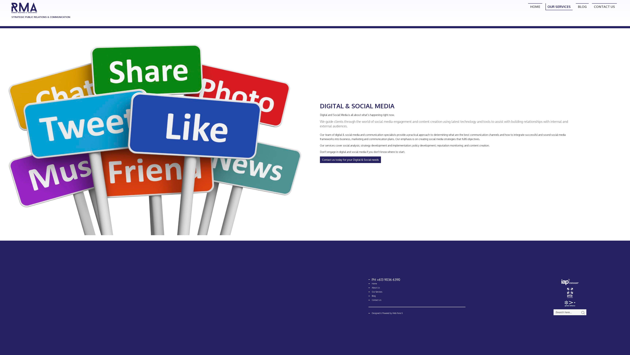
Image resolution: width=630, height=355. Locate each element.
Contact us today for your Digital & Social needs (350, 159)
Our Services (559, 6)
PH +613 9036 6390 (386, 279)
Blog (582, 6)
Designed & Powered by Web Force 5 (387, 313)
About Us (376, 287)
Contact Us (604, 6)
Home (535, 6)
